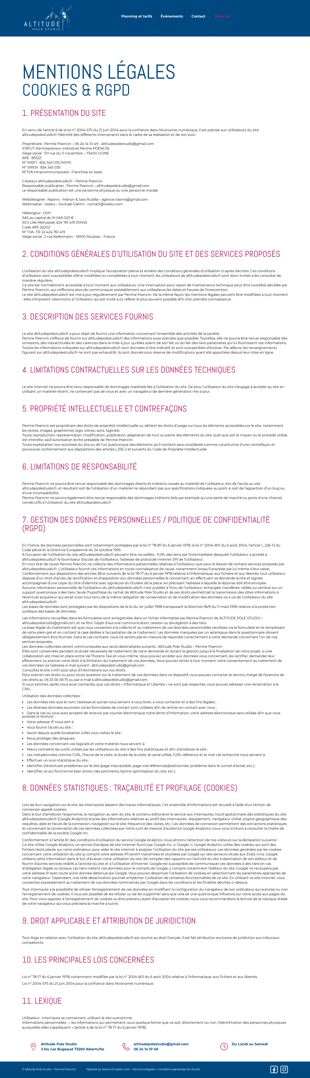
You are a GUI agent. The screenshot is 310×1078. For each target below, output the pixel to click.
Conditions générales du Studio (179, 1069)
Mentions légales (143, 1069)
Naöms (107, 1069)
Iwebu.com (122, 1069)
